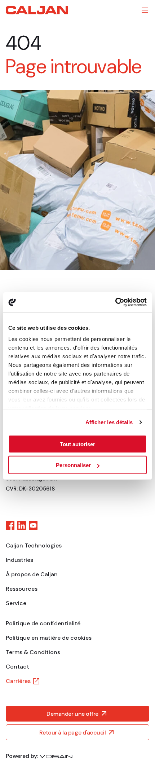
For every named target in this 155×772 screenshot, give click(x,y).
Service (16, 603)
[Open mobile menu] (145, 10)
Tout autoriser (77, 444)
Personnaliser (73, 465)
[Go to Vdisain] (55, 756)
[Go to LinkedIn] (21, 525)
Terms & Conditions (33, 652)
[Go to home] (37, 10)
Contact (17, 666)
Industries (19, 560)
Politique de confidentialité (43, 623)
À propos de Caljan (32, 574)
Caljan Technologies (34, 545)
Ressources (21, 589)
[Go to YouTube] (33, 525)
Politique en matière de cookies (49, 638)
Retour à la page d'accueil (72, 732)
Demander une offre (72, 714)
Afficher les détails (109, 422)
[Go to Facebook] (10, 525)
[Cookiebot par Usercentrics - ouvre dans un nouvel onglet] (115, 302)
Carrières (18, 681)
